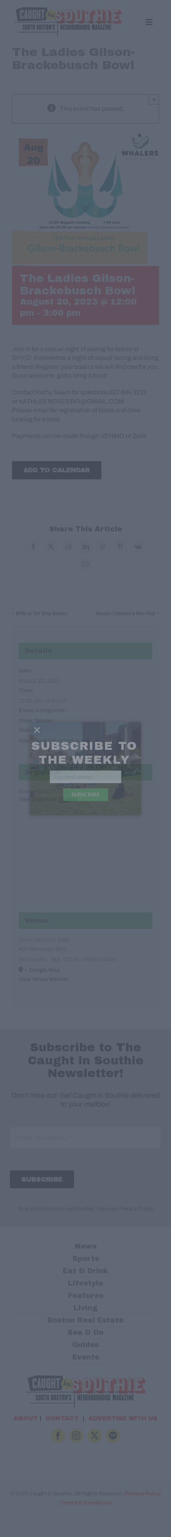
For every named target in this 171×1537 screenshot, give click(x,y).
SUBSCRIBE (85, 794)
